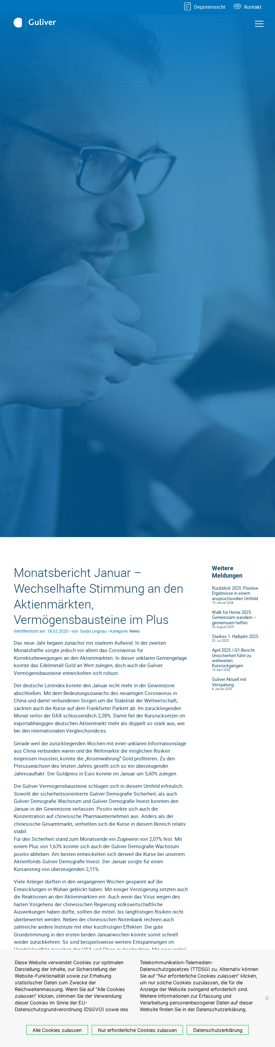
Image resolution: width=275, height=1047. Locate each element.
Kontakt (253, 6)
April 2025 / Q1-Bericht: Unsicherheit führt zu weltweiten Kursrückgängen (234, 657)
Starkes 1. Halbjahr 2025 (235, 636)
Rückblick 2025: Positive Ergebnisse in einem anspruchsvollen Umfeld (235, 593)
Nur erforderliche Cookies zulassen (137, 1030)
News (134, 631)
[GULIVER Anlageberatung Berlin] (36, 23)
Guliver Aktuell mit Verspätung (229, 682)
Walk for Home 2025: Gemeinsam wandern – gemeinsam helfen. (234, 617)
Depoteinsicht (209, 6)
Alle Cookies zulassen (57, 1030)
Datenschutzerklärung (217, 1030)
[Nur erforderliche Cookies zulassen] (266, 998)
